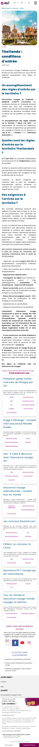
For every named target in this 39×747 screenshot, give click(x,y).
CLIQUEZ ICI (19, 345)
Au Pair (28, 438)
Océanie (11, 408)
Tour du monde (28, 408)
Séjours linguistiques (11, 446)
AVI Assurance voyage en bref (11, 695)
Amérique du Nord (11, 583)
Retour (5, 46)
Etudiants (28, 442)
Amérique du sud (28, 397)
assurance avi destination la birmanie (18, 659)
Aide (2, 687)
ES (29, 3)
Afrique (11, 397)
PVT (12, 587)
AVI (11, 404)
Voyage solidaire (12, 412)
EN (22, 3)
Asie (11, 401)
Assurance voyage (28, 401)
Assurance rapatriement (11, 506)
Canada (28, 583)
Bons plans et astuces (28, 404)
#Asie (22, 8)
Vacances (12, 480)
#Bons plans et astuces (10, 8)
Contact (3, 682)
